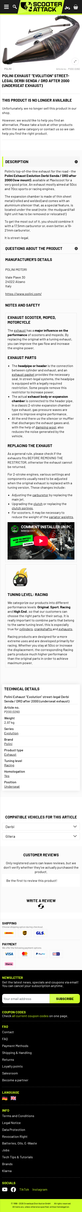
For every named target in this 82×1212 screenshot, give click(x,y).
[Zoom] (75, 61)
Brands (7, 1164)
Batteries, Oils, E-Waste (19, 1143)
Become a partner (15, 1080)
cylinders (26, 629)
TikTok (24, 1189)
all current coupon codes (30, 1016)
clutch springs (22, 508)
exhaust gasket (23, 374)
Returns (8, 1059)
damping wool (46, 427)
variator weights (61, 517)
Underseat (12, 786)
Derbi (10, 826)
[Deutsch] (4, 1098)
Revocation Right (15, 1136)
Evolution (11, 733)
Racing (9, 765)
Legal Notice (11, 1123)
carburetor (40, 495)
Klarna (7, 1171)
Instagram (39, 1189)
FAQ (5, 1039)
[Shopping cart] (75, 7)
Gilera (10, 836)
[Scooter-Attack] (41, 7)
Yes (6, 776)
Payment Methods (15, 1046)
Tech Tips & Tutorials (17, 1157)
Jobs (5, 1150)
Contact (8, 1032)
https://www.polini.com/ (23, 294)
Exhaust (10, 754)
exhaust (20, 330)
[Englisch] (13, 1098)
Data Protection (13, 1129)
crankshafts (43, 629)
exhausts (65, 629)
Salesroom (10, 1073)
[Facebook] (13, 1189)
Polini (8, 68)
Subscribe (65, 999)
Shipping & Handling (17, 1053)
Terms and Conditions (18, 1116)
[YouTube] (4, 1189)
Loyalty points (12, 1066)
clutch (38, 504)
